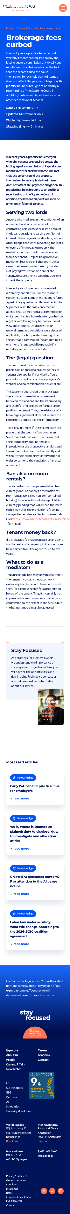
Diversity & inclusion (19, 1111)
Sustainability (15, 1088)
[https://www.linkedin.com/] (44, 1191)
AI (7, 1102)
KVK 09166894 (14, 1201)
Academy (44, 1055)
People (10, 1060)
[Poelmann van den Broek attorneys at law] (21, 8)
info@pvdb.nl (45, 1156)
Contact (46, 995)
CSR (8, 1083)
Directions (12, 1141)
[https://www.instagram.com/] (61, 1191)
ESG (8, 1092)
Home (9, 28)
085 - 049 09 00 (47, 1151)
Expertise (12, 1050)
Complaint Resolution (18, 1197)
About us (12, 1055)
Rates (9, 1193)
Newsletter (13, 1069)
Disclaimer (12, 1188)
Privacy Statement (16, 1176)
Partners (11, 1097)
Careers (42, 1050)
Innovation (13, 1106)
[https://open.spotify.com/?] (52, 1191)
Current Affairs (24, 28)
